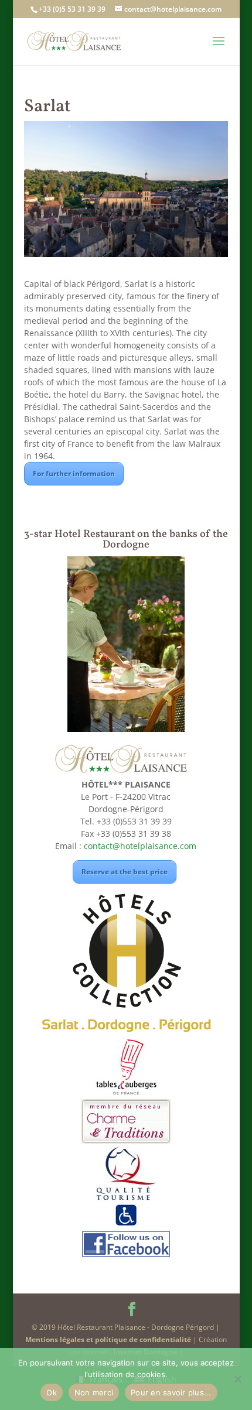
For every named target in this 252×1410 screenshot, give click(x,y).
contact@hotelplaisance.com (140, 845)
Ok (51, 1392)
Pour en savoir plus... (171, 1392)
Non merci (93, 1392)
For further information (74, 473)
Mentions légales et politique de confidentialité (108, 1339)
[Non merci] (237, 1379)
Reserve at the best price (124, 872)
